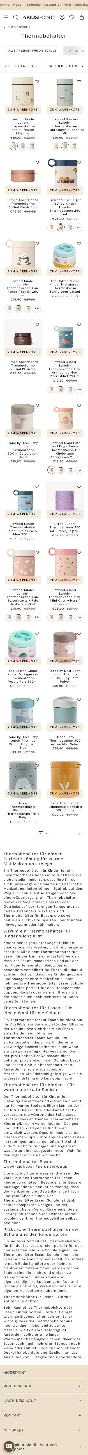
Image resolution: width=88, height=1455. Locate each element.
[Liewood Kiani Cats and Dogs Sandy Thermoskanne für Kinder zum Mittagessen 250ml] (51, 227)
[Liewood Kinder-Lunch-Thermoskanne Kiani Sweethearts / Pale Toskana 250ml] (23, 566)
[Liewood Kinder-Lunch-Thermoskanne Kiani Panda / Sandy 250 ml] (23, 257)
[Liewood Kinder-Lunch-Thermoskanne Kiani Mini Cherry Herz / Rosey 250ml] (65, 566)
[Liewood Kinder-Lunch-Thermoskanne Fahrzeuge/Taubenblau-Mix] (23, 146)
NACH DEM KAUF (20, 1400)
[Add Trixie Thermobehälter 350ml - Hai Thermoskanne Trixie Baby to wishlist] (37, 766)
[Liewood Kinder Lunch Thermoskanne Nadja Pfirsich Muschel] (23, 95)
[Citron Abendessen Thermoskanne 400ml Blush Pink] (23, 176)
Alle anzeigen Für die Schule (32, 50)
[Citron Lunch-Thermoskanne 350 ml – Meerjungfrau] (65, 500)
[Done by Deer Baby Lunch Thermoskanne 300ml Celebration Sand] (23, 419)
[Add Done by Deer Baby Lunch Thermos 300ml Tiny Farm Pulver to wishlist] (79, 633)
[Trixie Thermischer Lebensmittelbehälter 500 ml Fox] (65, 779)
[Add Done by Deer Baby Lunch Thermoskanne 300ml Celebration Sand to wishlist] (37, 405)
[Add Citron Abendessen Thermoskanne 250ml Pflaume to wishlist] (37, 324)
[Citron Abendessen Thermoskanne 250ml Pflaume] (23, 338)
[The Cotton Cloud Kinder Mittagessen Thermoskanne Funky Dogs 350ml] (65, 257)
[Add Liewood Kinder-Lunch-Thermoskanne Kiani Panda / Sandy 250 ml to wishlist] (37, 243)
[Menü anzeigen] (5, 17)
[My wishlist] (72, 17)
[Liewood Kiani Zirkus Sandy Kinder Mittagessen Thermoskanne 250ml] (70, 227)
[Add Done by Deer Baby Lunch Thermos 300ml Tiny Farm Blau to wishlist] (37, 699)
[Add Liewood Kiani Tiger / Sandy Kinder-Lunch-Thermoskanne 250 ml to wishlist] (79, 162)
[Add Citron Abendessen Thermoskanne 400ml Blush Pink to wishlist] (37, 162)
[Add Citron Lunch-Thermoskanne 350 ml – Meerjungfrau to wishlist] (79, 486)
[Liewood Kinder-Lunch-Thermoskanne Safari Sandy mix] (32, 146)
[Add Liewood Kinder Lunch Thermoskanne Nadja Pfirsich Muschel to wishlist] (37, 82)
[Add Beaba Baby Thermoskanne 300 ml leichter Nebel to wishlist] (79, 699)
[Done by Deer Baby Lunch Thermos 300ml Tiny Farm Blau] (23, 713)
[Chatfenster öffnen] (9, 1446)
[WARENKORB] (81, 17)
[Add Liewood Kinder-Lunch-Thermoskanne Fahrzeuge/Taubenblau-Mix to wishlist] (79, 82)
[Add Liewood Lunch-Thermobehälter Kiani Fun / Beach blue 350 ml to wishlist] (37, 486)
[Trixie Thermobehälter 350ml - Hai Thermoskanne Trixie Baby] (23, 779)
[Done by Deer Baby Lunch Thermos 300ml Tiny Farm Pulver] (65, 647)
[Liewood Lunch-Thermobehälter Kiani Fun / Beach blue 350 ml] (23, 500)
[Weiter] (66, 834)
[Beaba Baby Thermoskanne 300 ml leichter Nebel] (65, 713)
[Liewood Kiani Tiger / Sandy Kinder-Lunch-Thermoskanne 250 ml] (65, 176)
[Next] (81, 50)
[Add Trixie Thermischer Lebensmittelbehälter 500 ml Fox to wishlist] (79, 766)
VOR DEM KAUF (18, 1386)
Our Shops (14, 1430)
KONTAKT (12, 1415)
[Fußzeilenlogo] (15, 1372)
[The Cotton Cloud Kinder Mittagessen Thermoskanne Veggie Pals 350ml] (23, 647)
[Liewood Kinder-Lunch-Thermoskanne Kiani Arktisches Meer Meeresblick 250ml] (65, 338)
